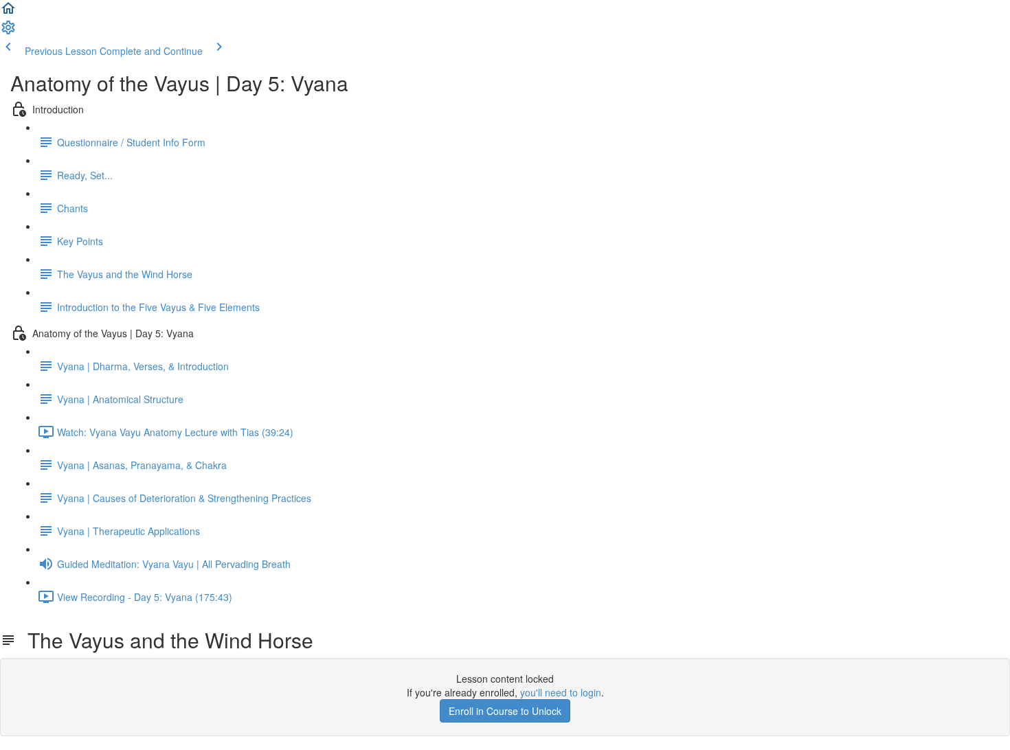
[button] (8, 12)
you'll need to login (560, 692)
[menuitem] (8, 31)
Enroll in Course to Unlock (505, 711)
